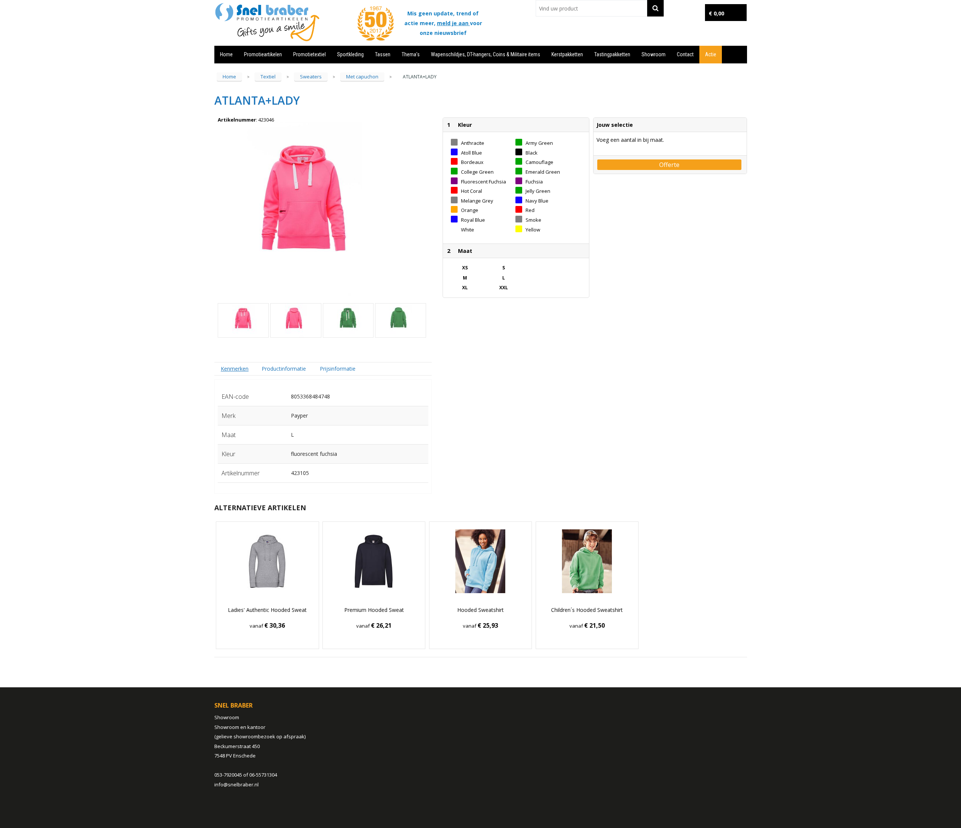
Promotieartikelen (263, 54)
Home (226, 54)
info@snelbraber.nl (236, 784)
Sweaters (311, 76)
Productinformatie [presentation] (284, 368)
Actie (710, 54)
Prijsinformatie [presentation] (337, 368)
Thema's (411, 54)
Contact (685, 54)
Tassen (382, 54)
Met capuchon (362, 76)
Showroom (654, 54)
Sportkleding (350, 54)
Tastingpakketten (612, 54)
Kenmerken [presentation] (235, 368)
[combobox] (591, 8)
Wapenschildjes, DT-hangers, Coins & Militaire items (485, 54)
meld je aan (453, 23)
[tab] (234, 368)
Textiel (268, 76)
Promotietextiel (309, 54)
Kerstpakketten (567, 54)
